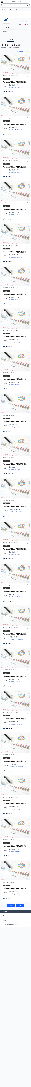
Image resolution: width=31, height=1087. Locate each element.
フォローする (24, 22)
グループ (8, 9)
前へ (10, 905)
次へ (20, 905)
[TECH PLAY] (16, 1)
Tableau (12, 87)
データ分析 (17, 87)
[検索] (28, 5)
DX (21, 87)
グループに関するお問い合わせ (9, 925)
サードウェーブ (15, 9)
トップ (3, 915)
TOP (2, 9)
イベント (3, 920)
